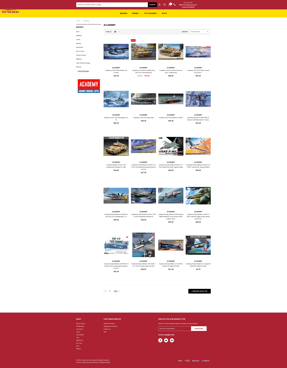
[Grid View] (115, 32)
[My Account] (159, 4)
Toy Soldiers (80, 335)
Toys (77, 337)
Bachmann (79, 47)
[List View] (119, 32)
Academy (86, 21)
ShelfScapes (80, 326)
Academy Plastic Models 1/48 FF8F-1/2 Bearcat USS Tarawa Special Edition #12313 (116, 266)
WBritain (79, 59)
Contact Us (107, 329)
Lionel (78, 39)
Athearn (78, 43)
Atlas (77, 31)
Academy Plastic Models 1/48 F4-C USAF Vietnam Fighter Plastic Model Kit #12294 (198, 217)
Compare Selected (200, 291)
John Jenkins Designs (83, 63)
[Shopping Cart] (169, 4)
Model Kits (79, 340)
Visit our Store (188, 5)
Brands (123, 13)
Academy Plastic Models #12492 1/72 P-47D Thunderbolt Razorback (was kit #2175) (143, 167)
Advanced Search (109, 323)
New (77, 346)
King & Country (81, 55)
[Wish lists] (164, 4)
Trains (78, 332)
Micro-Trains (80, 51)
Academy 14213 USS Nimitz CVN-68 (171, 117)
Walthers (79, 35)
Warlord (78, 67)
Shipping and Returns (110, 326)
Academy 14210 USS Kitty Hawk (143, 117)
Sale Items (79, 329)
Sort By (185, 32)
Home (78, 21)
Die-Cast (79, 343)
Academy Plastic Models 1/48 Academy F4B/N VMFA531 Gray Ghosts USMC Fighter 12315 (170, 217)
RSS (105, 332)
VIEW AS (109, 32)
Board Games (80, 323)
